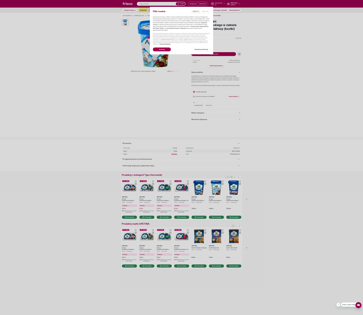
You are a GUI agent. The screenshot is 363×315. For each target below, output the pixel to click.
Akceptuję (162, 49)
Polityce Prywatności (165, 44)
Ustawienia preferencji (201, 49)
